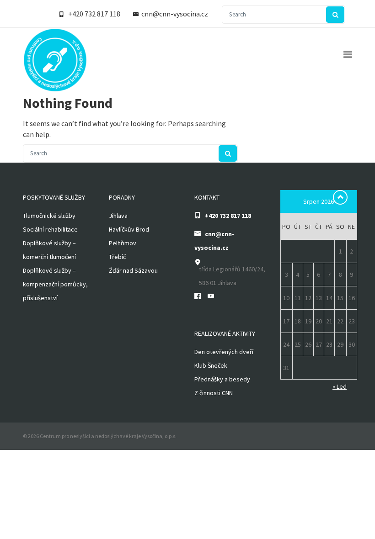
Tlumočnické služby (49, 215)
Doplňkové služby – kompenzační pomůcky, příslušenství (55, 284)
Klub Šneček (210, 365)
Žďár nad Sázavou (133, 270)
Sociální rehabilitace (50, 229)
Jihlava (118, 215)
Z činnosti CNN (213, 393)
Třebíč (117, 257)
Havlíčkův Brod (129, 229)
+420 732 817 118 (94, 13)
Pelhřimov (122, 243)
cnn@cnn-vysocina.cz (174, 13)
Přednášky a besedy (222, 379)
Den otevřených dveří (223, 352)
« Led (339, 386)
